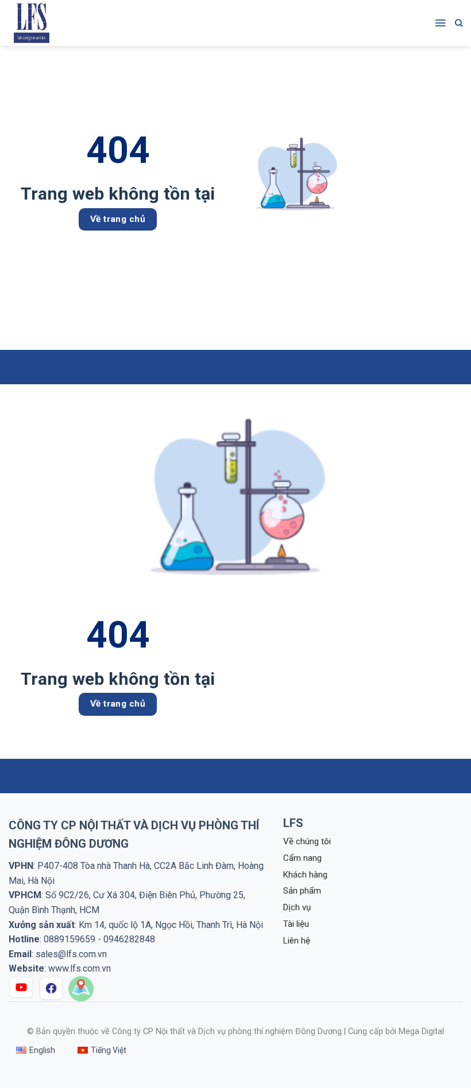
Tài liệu (296, 924)
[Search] (458, 23)
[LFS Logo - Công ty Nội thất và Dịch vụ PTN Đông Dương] (37, 23)
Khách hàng (305, 874)
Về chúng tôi (307, 841)
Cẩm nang (302, 858)
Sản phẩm (302, 891)
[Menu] (440, 23)
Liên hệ (296, 940)
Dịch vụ (297, 907)
